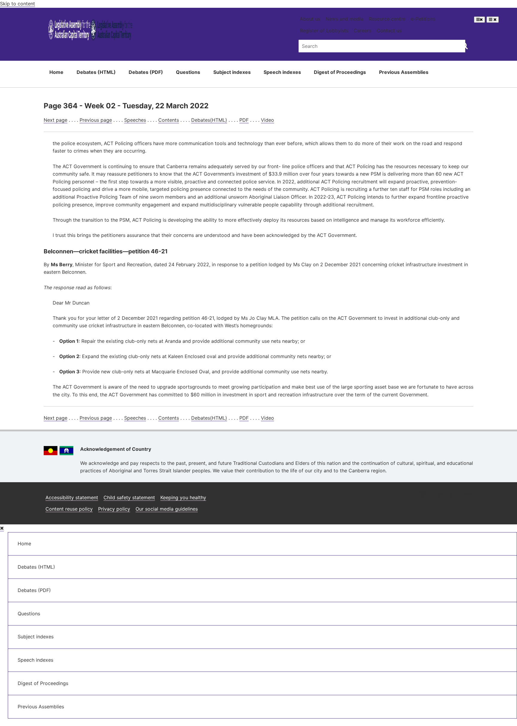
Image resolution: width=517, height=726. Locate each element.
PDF (244, 120)
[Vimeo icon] (467, 495)
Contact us (389, 31)
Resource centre (387, 19)
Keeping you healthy (183, 497)
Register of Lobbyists (324, 31)
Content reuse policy (69, 509)
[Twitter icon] (452, 495)
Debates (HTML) (96, 72)
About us (310, 19)
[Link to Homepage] (90, 31)
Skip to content (17, 4)
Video (267, 120)
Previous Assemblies (403, 72)
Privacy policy (114, 509)
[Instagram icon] (423, 495)
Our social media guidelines (167, 509)
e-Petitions (423, 19)
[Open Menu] (479, 19)
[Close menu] (2, 528)
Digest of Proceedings (340, 72)
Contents (168, 120)
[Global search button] (464, 45)
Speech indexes (282, 72)
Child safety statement (129, 497)
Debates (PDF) (146, 72)
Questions (188, 72)
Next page (55, 120)
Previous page (96, 120)
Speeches (135, 120)
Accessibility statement (71, 497)
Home (56, 72)
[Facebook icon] (438, 495)
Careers (362, 31)
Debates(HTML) (209, 120)
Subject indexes (232, 72)
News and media (344, 19)
